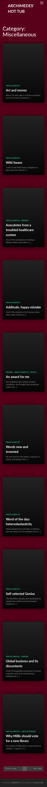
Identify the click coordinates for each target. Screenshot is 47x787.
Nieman (25, 221)
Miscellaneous (13, 86)
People (33, 372)
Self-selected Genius (20, 594)
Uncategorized (29, 731)
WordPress (16, 783)
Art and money (16, 90)
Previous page (10, 768)
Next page (37, 768)
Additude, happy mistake (23, 307)
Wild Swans (14, 162)
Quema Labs (38, 783)
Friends (9, 372)
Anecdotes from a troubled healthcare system (20, 230)
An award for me (17, 377)
